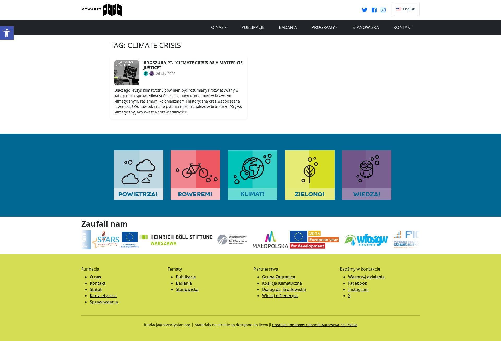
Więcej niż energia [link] (280, 295)
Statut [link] (96, 289)
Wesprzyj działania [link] (366, 277)
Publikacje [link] (252, 27)
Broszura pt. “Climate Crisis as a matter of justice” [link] (193, 65)
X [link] (349, 295)
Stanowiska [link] (366, 27)
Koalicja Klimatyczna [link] (282, 283)
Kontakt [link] (402, 27)
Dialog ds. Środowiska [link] (284, 289)
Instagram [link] (358, 289)
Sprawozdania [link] (104, 302)
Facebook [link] (357, 283)
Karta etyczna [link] (103, 295)
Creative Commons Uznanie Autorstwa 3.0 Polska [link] (314, 324)
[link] (7, 33)
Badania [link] (288, 27)
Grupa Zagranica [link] (278, 277)
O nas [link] (217, 27)
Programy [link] (323, 27)
